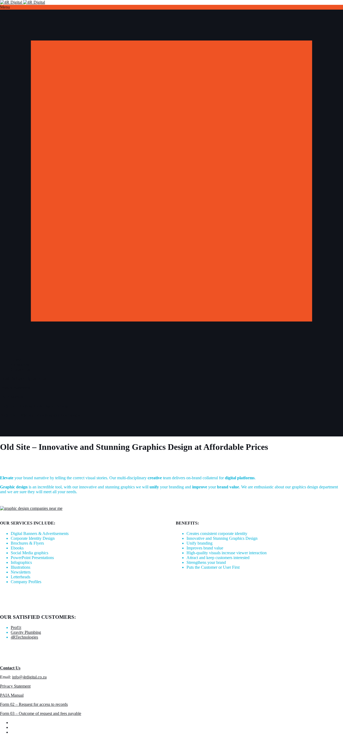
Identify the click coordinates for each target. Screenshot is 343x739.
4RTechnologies (24, 637)
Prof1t (16, 627)
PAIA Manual (12, 397)
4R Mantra (20, 365)
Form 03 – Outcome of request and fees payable (40, 415)
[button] (171, 7)
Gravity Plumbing (26, 632)
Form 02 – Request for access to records (34, 406)
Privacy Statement (15, 388)
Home (16, 360)
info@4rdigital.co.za (29, 378)
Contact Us (20, 369)
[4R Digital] (22, 2)
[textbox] (83, 557)
